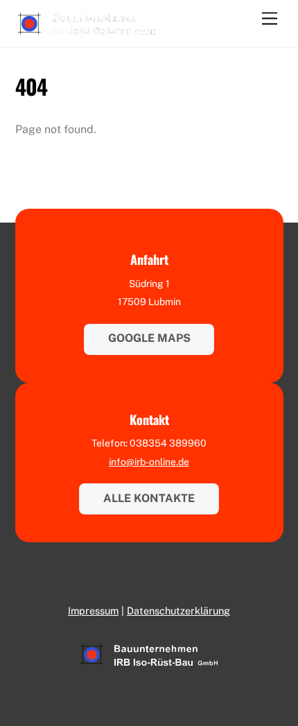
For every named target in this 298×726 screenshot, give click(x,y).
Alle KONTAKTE (149, 498)
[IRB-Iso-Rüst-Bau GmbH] (87, 29)
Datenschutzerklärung (178, 610)
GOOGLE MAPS (149, 338)
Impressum (93, 610)
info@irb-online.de (149, 461)
